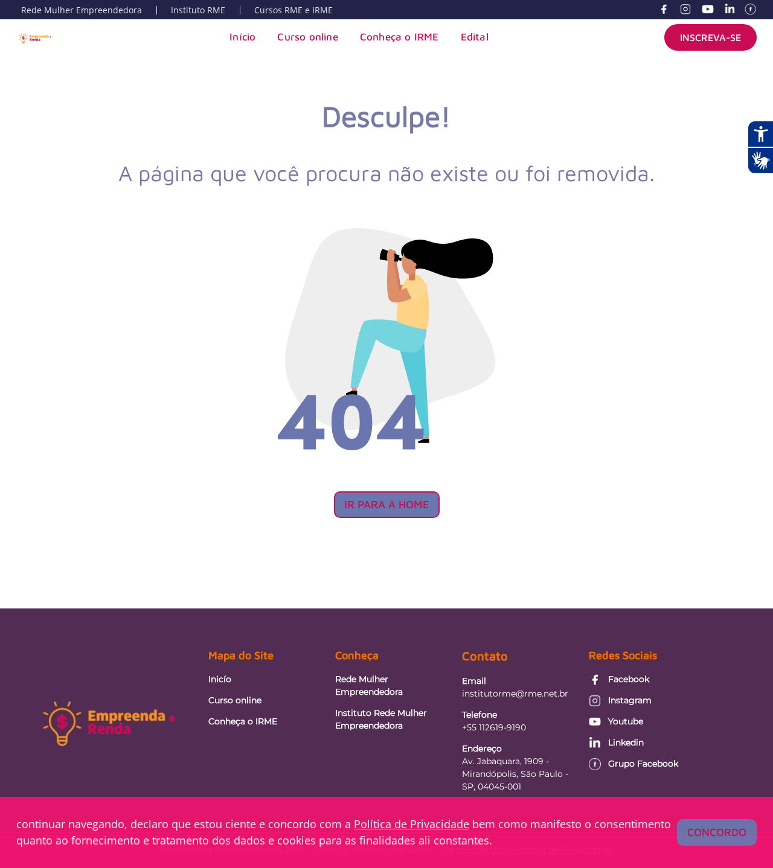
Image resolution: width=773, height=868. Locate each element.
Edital (475, 37)
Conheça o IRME (399, 37)
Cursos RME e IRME (293, 10)
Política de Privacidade (411, 824)
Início (242, 37)
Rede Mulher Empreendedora (81, 10)
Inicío (219, 679)
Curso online (307, 37)
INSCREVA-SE (710, 37)
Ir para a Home (386, 504)
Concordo (716, 832)
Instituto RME (198, 10)
